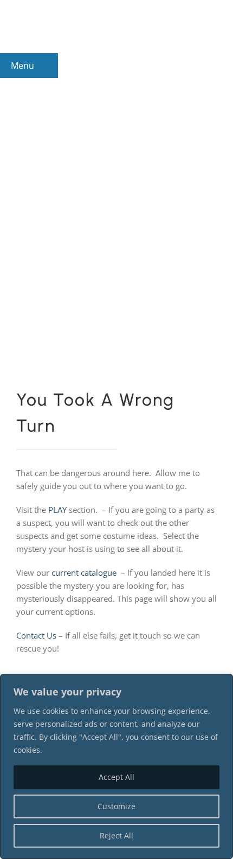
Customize (116, 806)
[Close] (221, 682)
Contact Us (36, 635)
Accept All (116, 777)
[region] (116, 766)
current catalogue (83, 572)
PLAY (57, 509)
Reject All (116, 835)
